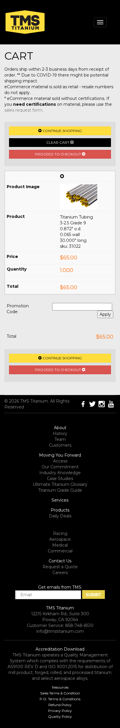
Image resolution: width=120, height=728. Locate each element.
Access (60, 461)
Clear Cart (58, 142)
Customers (60, 445)
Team (60, 439)
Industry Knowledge (60, 472)
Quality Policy (60, 716)
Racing (60, 533)
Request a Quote (60, 566)
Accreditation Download (60, 649)
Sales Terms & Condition (60, 693)
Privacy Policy (60, 710)
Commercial (60, 551)
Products (60, 510)
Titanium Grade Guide (60, 490)
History (60, 433)
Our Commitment (60, 466)
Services (60, 500)
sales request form (23, 110)
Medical (60, 545)
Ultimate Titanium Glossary (60, 484)
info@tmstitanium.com (60, 631)
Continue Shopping (62, 131)
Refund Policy (60, 705)
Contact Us (60, 561)
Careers (60, 572)
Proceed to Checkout (58, 154)
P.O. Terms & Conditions (60, 699)
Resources (60, 687)
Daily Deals (60, 516)
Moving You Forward (60, 455)
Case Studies (60, 478)
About (60, 427)
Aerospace (60, 539)
